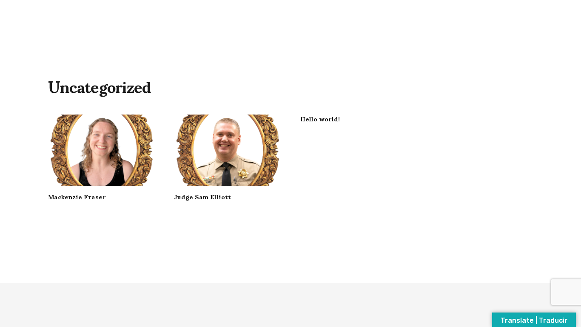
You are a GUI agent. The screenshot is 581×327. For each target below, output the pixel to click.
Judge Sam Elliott (202, 196)
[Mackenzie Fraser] (101, 150)
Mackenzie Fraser (77, 196)
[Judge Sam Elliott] (227, 150)
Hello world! (320, 118)
